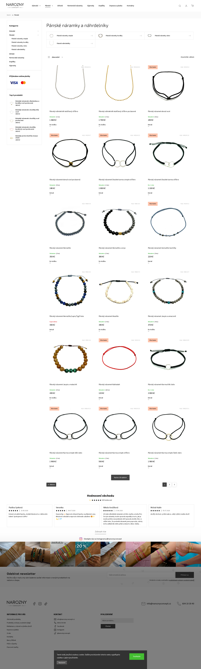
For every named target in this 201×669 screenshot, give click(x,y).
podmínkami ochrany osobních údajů (181, 580)
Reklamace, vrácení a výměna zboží (19, 626)
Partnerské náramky (16, 58)
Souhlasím (136, 656)
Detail (150, 125)
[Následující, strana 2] (169, 485)
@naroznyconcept (46, 604)
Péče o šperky (12, 644)
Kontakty (10, 637)
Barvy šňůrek (11, 640)
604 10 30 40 (188, 603)
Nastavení (62, 663)
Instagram (40, 604)
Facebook (34, 604)
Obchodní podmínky (14, 619)
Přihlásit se (185, 575)
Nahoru (52, 484)
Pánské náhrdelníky (18, 49)
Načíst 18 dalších (120, 477)
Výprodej (12, 66)
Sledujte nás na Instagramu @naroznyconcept (103, 539)
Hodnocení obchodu (100, 496)
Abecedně (55, 57)
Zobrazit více (100, 531)
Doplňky (12, 62)
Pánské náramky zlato (19, 46)
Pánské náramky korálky (20, 42)
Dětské (12, 54)
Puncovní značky (12, 647)
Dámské (12, 31)
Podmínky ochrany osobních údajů (18, 623)
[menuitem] (36, 6)
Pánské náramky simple (20, 39)
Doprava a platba (13, 630)
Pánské (12, 35)
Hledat (108, 626)
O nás (9, 633)
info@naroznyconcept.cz (159, 603)
